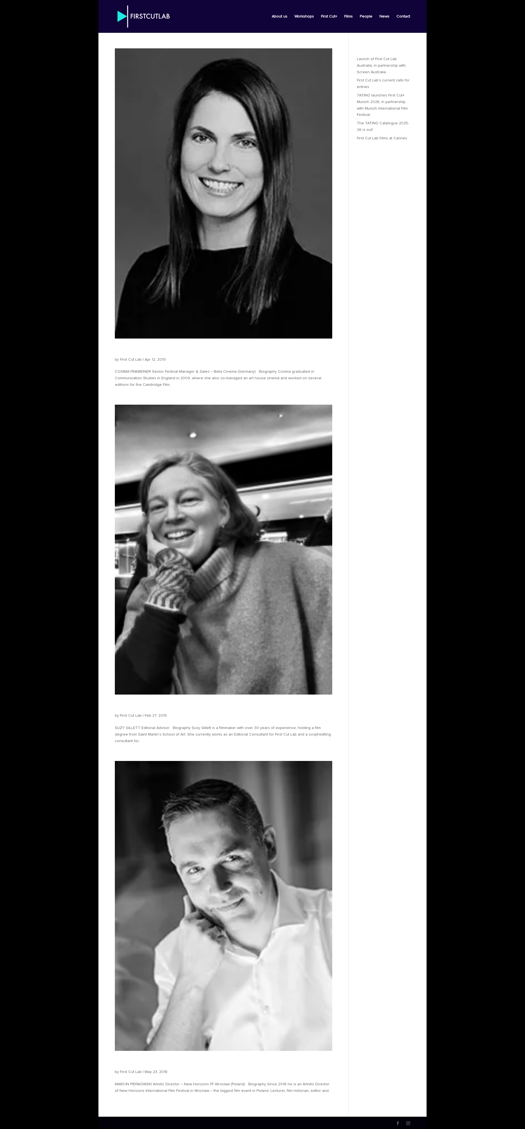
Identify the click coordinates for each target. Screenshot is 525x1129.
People (366, 16)
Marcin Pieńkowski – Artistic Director (176, 1062)
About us (279, 16)
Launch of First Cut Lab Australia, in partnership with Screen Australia (381, 65)
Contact (403, 16)
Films (348, 16)
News (384, 16)
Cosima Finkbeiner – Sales (158, 350)
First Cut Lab (131, 359)
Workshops (304, 16)
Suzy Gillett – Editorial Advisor (165, 706)
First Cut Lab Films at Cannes (382, 138)
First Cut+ (329, 16)
